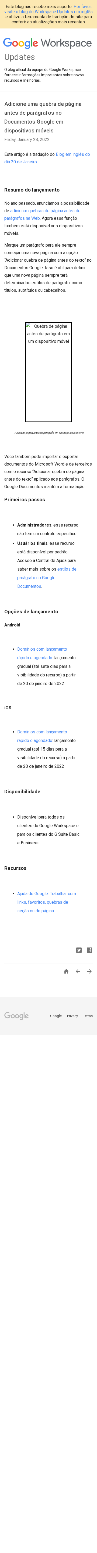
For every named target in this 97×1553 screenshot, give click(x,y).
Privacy (73, 1016)
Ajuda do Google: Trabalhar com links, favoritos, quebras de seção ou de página (46, 902)
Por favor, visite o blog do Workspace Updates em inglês (48, 9)
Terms (88, 1016)
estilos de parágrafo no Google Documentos (47, 578)
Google (56, 1016)
